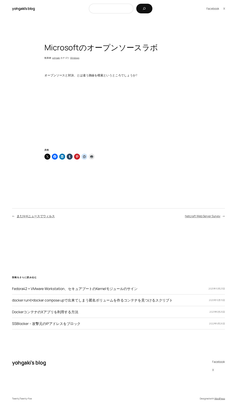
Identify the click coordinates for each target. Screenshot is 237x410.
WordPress (219, 398)
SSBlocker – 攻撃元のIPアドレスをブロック (46, 324)
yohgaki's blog (23, 8)
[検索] (144, 8)
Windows (74, 57)
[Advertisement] (118, 117)
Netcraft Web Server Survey (202, 216)
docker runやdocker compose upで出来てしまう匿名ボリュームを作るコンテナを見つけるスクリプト (92, 300)
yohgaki (56, 57)
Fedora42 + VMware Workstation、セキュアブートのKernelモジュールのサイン (75, 289)
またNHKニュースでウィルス (36, 216)
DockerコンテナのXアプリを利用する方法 (45, 312)
